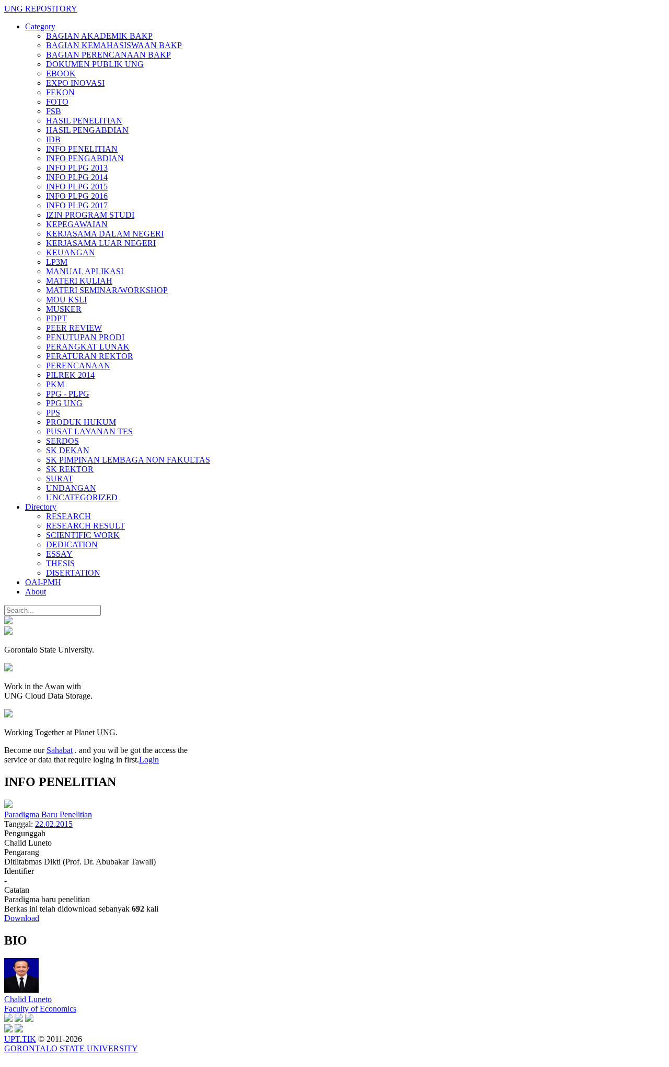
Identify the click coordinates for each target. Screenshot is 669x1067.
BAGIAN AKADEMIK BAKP (99, 35)
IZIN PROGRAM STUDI (90, 214)
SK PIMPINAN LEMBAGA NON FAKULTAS (128, 459)
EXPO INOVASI (75, 82)
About (35, 591)
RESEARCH (68, 516)
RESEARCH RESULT (85, 525)
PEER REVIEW (74, 327)
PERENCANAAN (78, 365)
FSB (53, 111)
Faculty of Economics (40, 1008)
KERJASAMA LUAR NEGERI (101, 243)
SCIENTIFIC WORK (83, 535)
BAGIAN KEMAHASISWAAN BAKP (114, 45)
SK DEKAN (67, 450)
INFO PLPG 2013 (77, 167)
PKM (55, 384)
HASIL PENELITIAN (84, 120)
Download (21, 918)
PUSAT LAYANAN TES (89, 431)
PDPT (56, 318)
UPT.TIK (20, 1039)
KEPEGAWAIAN (77, 224)
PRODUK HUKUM (81, 422)
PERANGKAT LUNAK (88, 346)
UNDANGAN (71, 488)
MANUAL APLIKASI (84, 271)
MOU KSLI (66, 299)
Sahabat (60, 750)
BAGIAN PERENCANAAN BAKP (108, 54)
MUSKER (64, 309)
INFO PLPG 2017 (77, 205)
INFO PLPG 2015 (77, 186)
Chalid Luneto (28, 999)
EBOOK (61, 73)
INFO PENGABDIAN (85, 158)
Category (40, 26)
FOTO (57, 101)
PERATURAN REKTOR (89, 356)
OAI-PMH (43, 582)
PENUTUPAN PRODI (85, 337)
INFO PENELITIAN (82, 148)
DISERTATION (73, 572)
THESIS (60, 563)
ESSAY (59, 553)
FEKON (60, 92)
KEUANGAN (70, 252)
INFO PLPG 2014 (77, 177)
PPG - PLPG (67, 393)
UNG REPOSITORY (40, 8)
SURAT (59, 478)
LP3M (56, 261)
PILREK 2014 (70, 374)
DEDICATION (72, 544)
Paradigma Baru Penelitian (48, 814)
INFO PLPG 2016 (77, 196)
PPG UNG (64, 403)
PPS (53, 412)
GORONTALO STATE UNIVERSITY (71, 1048)
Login (149, 759)
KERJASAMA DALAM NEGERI (105, 233)
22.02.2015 (54, 823)
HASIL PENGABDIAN (87, 130)
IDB (53, 139)
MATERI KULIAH (79, 280)
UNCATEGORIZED (82, 497)
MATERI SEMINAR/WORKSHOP (107, 290)
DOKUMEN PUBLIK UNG (95, 64)
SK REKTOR (70, 469)
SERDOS (62, 440)
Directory (40, 506)
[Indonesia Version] (8, 621)
